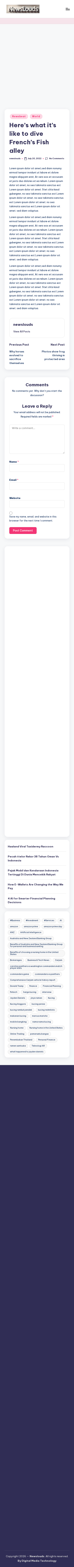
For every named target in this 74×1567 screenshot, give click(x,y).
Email (13, 480)
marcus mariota (39, 1016)
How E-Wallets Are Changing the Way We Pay (35, 886)
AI (61, 920)
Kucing (51, 998)
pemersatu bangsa (39, 1034)
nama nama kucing (41, 1022)
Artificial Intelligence (30, 932)
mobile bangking (18, 1022)
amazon (14, 926)
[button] (21, 331)
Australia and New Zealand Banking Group (31, 938)
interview (46, 992)
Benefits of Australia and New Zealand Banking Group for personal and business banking (36, 945)
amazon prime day (53, 926)
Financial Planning (52, 986)
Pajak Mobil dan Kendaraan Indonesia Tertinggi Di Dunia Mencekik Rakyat (33, 872)
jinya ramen (36, 998)
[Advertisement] (37, 63)
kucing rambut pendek (21, 1010)
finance (33, 986)
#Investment (32, 920)
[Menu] (67, 9)
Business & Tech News (38, 960)
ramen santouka (18, 1046)
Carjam (58, 960)
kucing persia (38, 1004)
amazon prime (31, 926)
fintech (13, 992)
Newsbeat (19, 116)
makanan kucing (18, 1016)
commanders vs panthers (47, 974)
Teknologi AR (38, 1046)
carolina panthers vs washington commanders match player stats (36, 967)
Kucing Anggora (18, 1004)
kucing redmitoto (46, 1010)
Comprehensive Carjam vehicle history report (32, 980)
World (36, 116)
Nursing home (17, 1028)
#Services (49, 920)
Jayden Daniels (17, 998)
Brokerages (16, 960)
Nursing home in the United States (45, 1028)
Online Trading (17, 1034)
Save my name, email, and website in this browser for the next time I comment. (33, 518)
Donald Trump (17, 986)
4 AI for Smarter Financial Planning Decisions (31, 900)
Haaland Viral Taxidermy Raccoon (30, 846)
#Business (15, 920)
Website (14, 498)
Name (14, 461)
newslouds (23, 324)
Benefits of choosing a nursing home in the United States (34, 953)
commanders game (19, 974)
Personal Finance (46, 1040)
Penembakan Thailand (21, 1040)
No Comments (56, 158)
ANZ (12, 932)
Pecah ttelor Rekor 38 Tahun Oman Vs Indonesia (33, 858)
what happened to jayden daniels (26, 1051)
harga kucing (29, 992)
